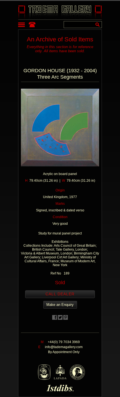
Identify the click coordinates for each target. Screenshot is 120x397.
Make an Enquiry (60, 305)
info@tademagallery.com (64, 347)
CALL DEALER (60, 294)
